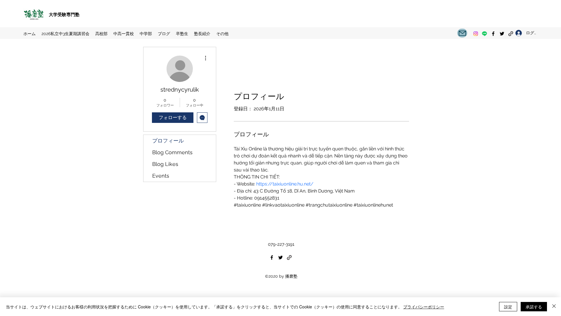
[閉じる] (553, 306)
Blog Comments (172, 152)
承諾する (534, 307)
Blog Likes (165, 164)
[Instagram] (476, 34)
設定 (508, 307)
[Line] (484, 34)
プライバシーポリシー (423, 307)
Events (160, 176)
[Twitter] (502, 34)
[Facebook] (493, 34)
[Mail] (462, 33)
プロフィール (168, 141)
